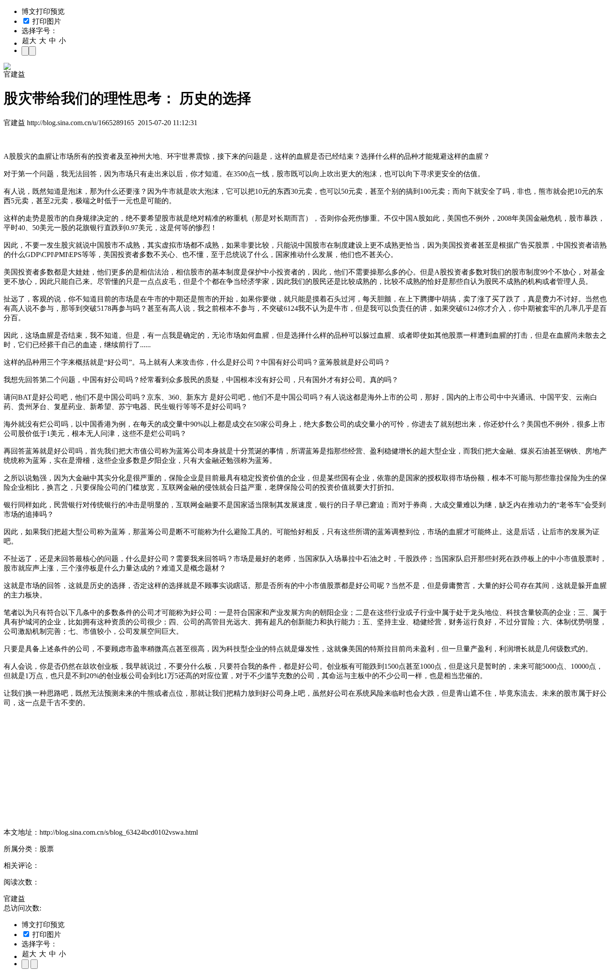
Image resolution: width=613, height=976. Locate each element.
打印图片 (46, 21)
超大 (29, 40)
